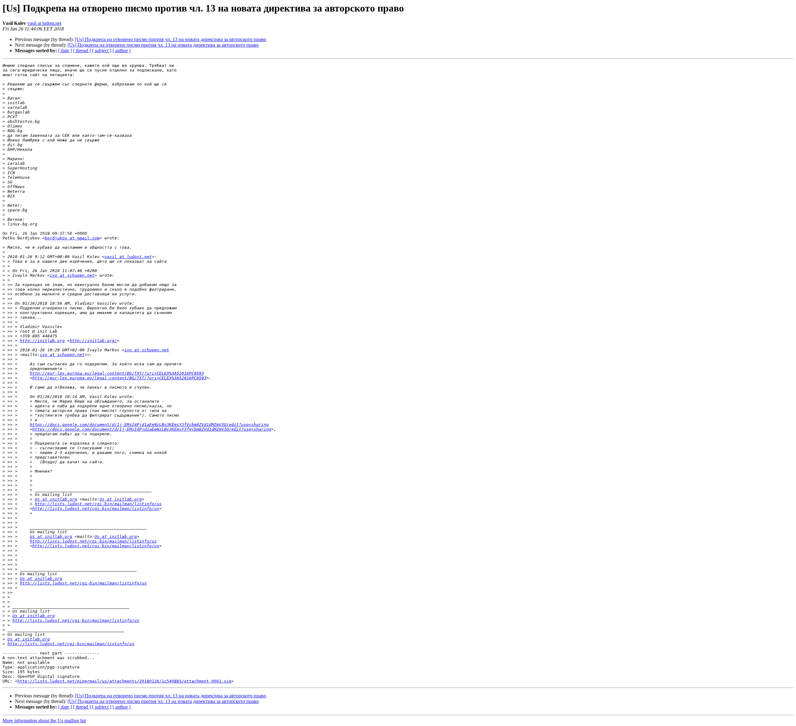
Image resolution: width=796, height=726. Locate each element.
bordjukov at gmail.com (72, 238)
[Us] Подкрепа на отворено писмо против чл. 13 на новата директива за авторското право (170, 39)
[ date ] (65, 50)
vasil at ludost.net (44, 23)
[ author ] (122, 50)
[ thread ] (82, 50)
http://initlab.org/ (93, 340)
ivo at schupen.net (72, 275)
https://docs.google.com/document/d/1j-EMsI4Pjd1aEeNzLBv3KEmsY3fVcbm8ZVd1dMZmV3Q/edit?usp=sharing (149, 424)
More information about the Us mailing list (44, 720)
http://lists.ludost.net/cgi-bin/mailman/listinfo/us (98, 504)
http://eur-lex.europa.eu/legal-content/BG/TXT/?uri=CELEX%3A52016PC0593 (117, 373)
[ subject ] (101, 50)
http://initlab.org (42, 340)
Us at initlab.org (56, 499)
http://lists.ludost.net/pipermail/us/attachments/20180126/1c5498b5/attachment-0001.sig (124, 681)
